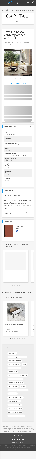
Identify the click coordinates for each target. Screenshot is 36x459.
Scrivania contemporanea (15, 412)
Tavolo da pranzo (12, 371)
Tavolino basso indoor (14, 364)
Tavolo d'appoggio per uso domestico (18, 390)
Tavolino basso (12, 353)
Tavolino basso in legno (14, 401)
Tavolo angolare (12, 394)
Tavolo (24, 364)
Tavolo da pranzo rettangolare (16, 416)
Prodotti (17, 21)
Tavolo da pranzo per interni (15, 382)
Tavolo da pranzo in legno (15, 408)
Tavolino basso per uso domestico (17, 357)
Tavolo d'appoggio (13, 386)
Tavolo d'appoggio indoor (14, 405)
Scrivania (23, 386)
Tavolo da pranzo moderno (15, 379)
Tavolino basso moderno (14, 360)
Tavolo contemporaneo (14, 368)
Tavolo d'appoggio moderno (15, 397)
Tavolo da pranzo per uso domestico (17, 375)
